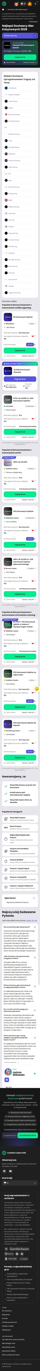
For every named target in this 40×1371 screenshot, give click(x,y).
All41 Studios (12, 88)
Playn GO (11, 220)
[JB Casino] (20, 417)
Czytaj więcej (33, 21)
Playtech (11, 227)
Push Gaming (13, 246)
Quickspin (12, 253)
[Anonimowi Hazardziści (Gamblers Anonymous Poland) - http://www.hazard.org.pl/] (22, 1254)
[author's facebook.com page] (7, 1080)
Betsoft (11, 108)
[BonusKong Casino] (20, 742)
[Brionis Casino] (20, 579)
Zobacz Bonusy (10, 35)
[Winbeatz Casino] (20, 52)
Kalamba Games (14, 187)
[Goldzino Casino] (20, 691)
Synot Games (13, 279)
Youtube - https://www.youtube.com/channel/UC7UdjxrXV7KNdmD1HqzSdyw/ (10, 1171)
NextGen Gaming (14, 207)
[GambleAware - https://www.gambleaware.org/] (19, 1249)
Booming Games (14, 121)
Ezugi (10, 141)
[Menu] (35, 3)
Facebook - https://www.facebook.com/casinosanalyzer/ (4, 1171)
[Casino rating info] (35, 323)
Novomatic (12, 213)
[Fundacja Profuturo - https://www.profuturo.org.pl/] (11, 1259)
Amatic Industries (14, 95)
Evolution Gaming (14, 134)
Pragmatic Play (13, 233)
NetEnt (10, 200)
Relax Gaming (13, 266)
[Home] (3, 9)
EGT (6, 127)
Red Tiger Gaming (14, 260)
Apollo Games (13, 101)
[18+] (6, 1249)
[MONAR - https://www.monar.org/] (24, 1259)
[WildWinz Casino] (20, 642)
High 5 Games (13, 167)
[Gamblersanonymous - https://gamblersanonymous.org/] (17, 1254)
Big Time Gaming (14, 114)
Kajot (10, 180)
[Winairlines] (20, 335)
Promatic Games (14, 240)
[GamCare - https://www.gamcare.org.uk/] (9, 1254)
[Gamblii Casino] (20, 479)
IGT (10, 174)
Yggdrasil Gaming (14, 293)
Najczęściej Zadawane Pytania (17, 902)
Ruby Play (12, 273)
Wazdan (11, 286)
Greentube (12, 154)
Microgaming (13, 193)
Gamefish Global (14, 147)
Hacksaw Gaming (14, 160)
